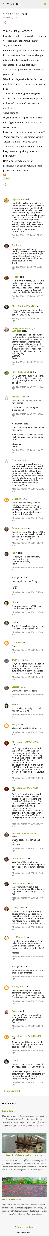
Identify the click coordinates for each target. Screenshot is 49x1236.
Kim (14, 602)
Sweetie (15, 1011)
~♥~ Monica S (18, 937)
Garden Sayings (8, 1111)
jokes (6, 178)
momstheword (19, 858)
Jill (13, 1060)
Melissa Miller (18, 397)
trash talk (16, 660)
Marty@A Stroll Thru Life (24, 306)
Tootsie (15, 277)
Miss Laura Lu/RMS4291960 (25, 742)
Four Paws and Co (20, 372)
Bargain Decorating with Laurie (26, 1036)
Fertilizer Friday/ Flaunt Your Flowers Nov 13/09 (22, 1155)
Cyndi (14, 245)
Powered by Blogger (26, 1227)
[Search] (45, 4)
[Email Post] (4, 175)
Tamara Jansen (19, 528)
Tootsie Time (14, 4)
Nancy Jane (17, 907)
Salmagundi (17, 986)
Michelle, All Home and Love (25, 833)
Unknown (16, 499)
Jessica (15, 687)
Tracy (14, 553)
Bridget (15, 724)
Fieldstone (17, 460)
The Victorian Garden (11, 1199)
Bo (13, 704)
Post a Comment (12, 1091)
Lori (14, 622)
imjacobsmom (19, 199)
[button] (4, 23)
